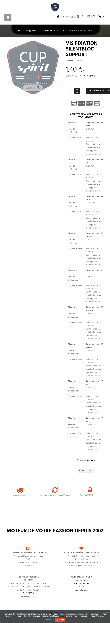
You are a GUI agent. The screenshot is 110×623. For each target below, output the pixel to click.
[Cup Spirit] (55, 8)
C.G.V (81, 586)
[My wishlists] (89, 16)
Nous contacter (81, 580)
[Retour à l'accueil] (19, 30)
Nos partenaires (81, 590)
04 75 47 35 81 (89, 76)
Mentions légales (81, 583)
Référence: (71, 61)
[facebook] (79, 471)
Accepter (60, 620)
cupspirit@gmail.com (29, 596)
